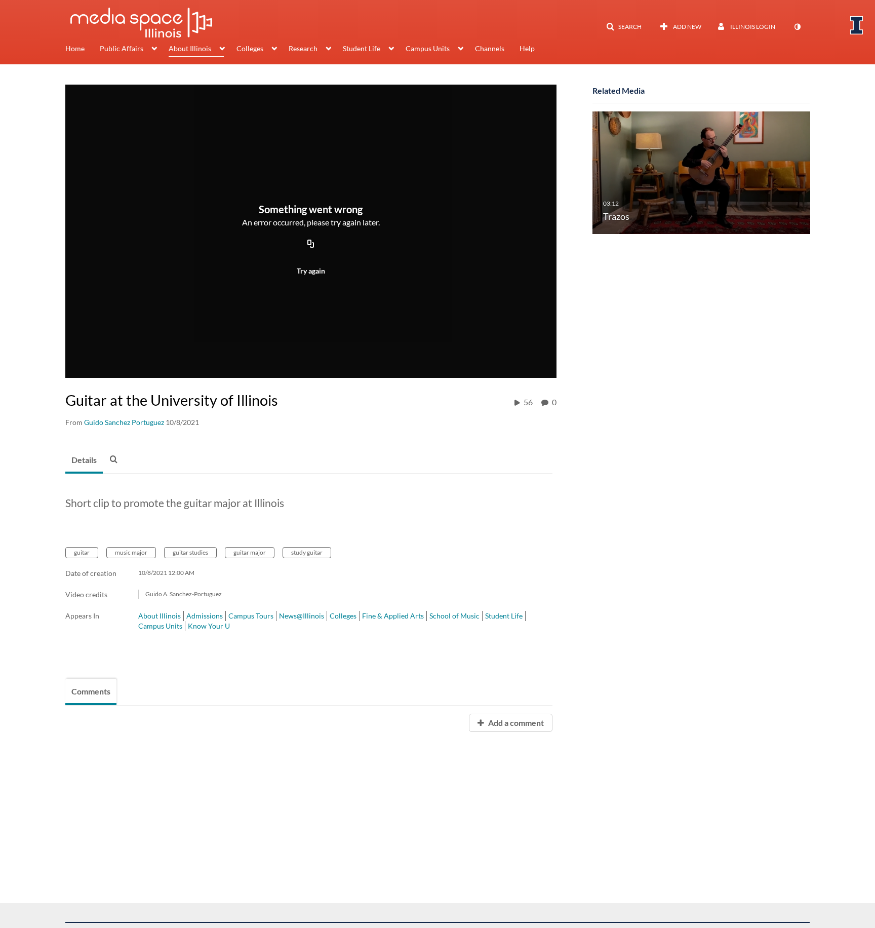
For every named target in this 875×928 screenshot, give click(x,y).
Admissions (204, 615)
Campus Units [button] (428, 48)
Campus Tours (250, 615)
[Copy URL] (311, 244)
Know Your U (209, 626)
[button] (624, 27)
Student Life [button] (361, 48)
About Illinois (159, 615)
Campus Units (160, 626)
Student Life (504, 615)
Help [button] (527, 48)
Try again (311, 270)
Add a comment (515, 722)
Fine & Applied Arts (393, 615)
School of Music (454, 615)
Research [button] (303, 48)
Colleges (343, 615)
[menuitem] (82, 50)
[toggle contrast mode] (797, 27)
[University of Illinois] (857, 25)
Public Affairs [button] (121, 48)
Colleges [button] (249, 48)
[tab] (84, 460)
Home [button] (75, 48)
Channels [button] (489, 48)
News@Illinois (301, 615)
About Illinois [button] (190, 48)
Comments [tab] (90, 691)
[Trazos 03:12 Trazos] (701, 172)
